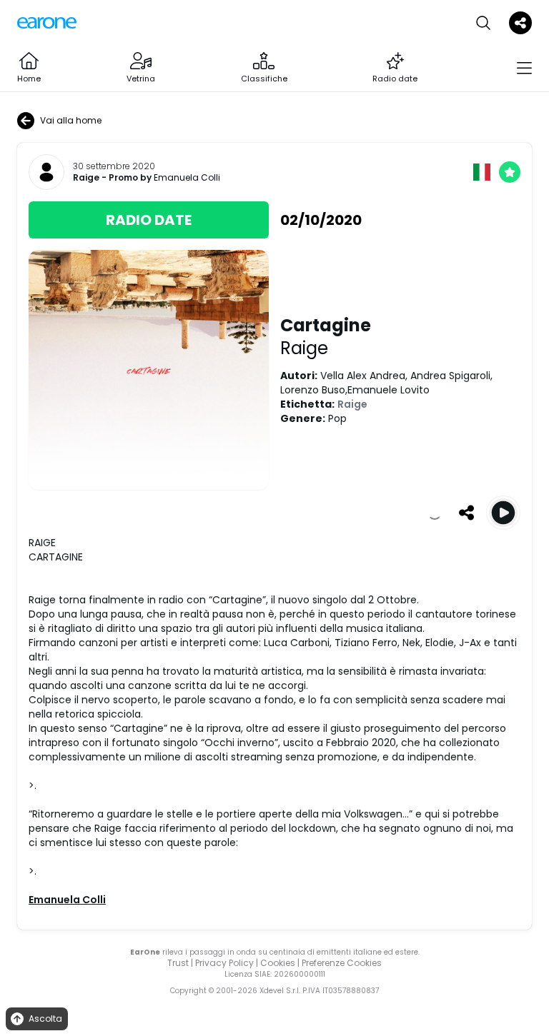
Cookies (277, 963)
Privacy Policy (224, 963)
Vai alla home (71, 120)
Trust (178, 963)
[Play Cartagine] (503, 512)
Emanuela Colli (187, 177)
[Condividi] (466, 512)
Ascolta (45, 1018)
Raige (86, 177)
